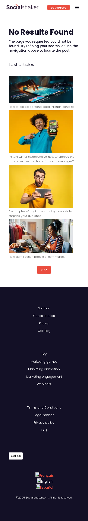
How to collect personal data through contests (41, 107)
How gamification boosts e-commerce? (37, 257)
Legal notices (44, 415)
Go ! (44, 270)
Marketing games (44, 361)
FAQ (44, 430)
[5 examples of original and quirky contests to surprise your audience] (41, 187)
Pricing (44, 323)
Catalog (44, 331)
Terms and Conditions (44, 407)
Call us (16, 456)
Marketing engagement (44, 376)
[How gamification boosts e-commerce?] (41, 237)
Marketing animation (44, 369)
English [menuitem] (47, 481)
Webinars (44, 384)
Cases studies (44, 316)
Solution (44, 308)
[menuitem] (44, 475)
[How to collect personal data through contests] (41, 90)
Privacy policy (44, 422)
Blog (44, 354)
